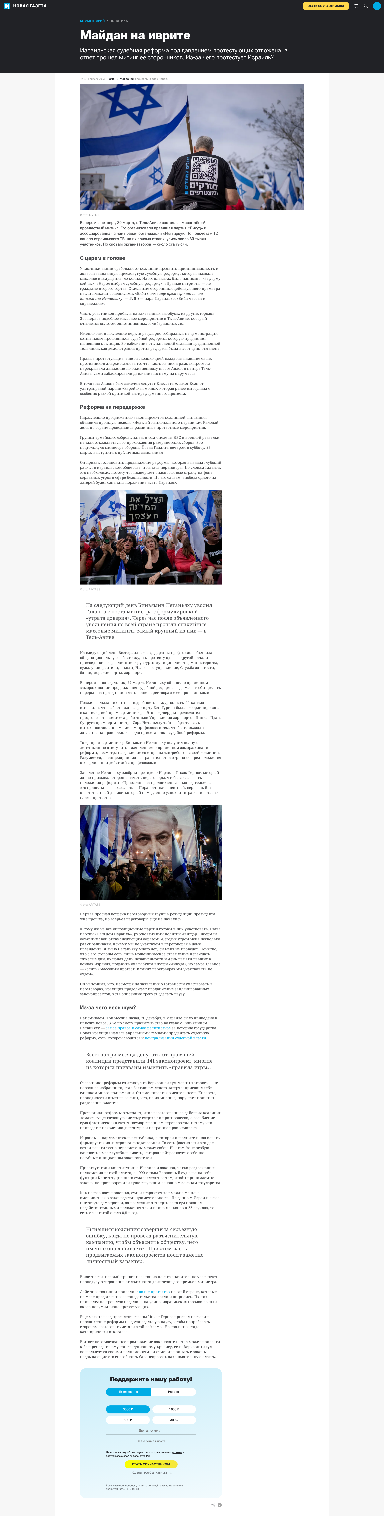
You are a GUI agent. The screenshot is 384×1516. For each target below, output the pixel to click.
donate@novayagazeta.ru (163, 1485)
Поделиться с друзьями (148, 1472)
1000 (172, 1409)
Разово (173, 1392)
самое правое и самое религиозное (138, 1027)
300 (173, 1420)
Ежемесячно (128, 1392)
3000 (126, 1409)
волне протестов (154, 1291)
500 (126, 1420)
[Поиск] (366, 6)
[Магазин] (356, 6)
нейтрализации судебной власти (175, 1037)
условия (177, 1452)
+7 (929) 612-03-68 (128, 1488)
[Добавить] (377, 6)
